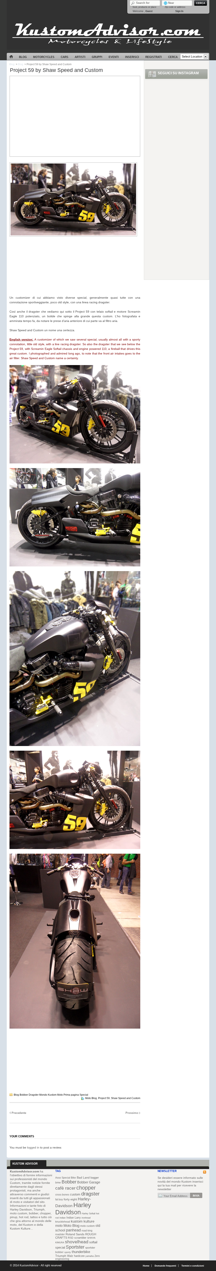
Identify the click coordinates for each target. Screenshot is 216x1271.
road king (87, 1230)
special (60, 1247)
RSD (70, 1237)
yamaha (89, 1256)
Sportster (75, 1247)
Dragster (34, 1094)
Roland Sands (75, 1234)
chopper (86, 1188)
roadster (60, 1234)
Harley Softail (88, 1213)
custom (75, 1194)
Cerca (173, 57)
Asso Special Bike (65, 1177)
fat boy (59, 1199)
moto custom (87, 1225)
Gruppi (97, 57)
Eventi (114, 57)
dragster (90, 1194)
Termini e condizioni (192, 1265)
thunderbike (81, 1252)
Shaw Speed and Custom (125, 1098)
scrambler (80, 1237)
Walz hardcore (76, 1255)
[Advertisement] (75, 112)
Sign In (179, 11)
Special (84, 1094)
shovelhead (76, 1241)
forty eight (70, 1199)
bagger (94, 1177)
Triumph (60, 1255)
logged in (33, 1147)
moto (59, 1225)
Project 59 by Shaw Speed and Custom (56, 70)
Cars (64, 57)
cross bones (62, 1194)
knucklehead (62, 1221)
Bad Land (83, 1177)
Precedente (19, 1112)
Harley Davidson (73, 1208)
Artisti (80, 57)
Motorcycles (43, 57)
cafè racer (65, 1188)
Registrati (153, 57)
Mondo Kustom (48, 1094)
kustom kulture (82, 1221)
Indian (62, 1217)
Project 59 (104, 1098)
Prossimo (132, 1112)
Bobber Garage (88, 1182)
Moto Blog (91, 1098)
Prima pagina (71, 1094)
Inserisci (132, 57)
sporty (67, 1252)
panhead (73, 1230)
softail (93, 1242)
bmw (58, 1182)
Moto (60, 1094)
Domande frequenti (165, 1265)
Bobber (24, 1094)
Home (11, 56)
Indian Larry (73, 1217)
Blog (23, 57)
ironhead (86, 1217)
